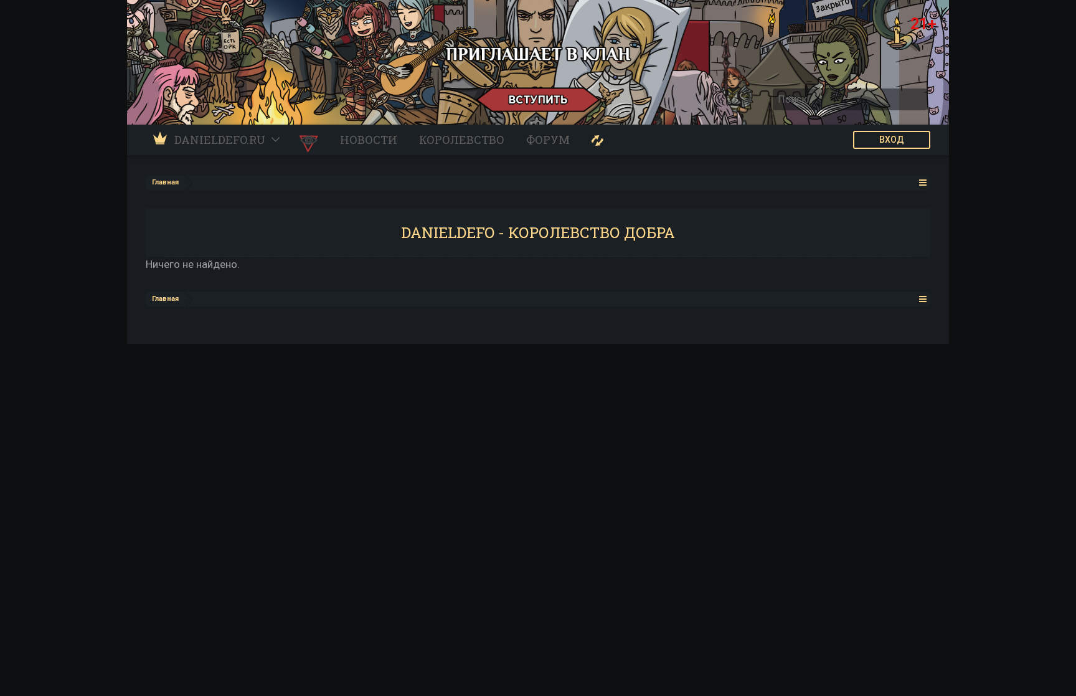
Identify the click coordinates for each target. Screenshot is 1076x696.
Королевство (461, 139)
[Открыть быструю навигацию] (923, 182)
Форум (548, 139)
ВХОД (891, 140)
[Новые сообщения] (597, 140)
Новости (368, 139)
